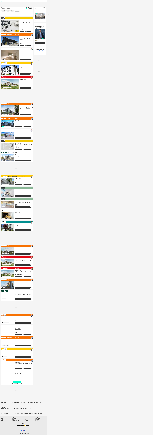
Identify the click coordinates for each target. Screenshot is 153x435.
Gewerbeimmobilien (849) (4, 402)
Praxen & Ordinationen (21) (11, 403)
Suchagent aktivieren (17, 381)
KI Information (26, 420)
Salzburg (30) (2, 408)
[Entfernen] (5, 11)
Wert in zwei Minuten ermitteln (40, 50)
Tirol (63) (18, 413)
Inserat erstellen (37, 419)
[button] (22, 373)
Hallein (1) (26, 408)
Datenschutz (25, 419)
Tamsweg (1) (30, 408)
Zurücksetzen (17, 10)
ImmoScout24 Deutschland (15, 420)
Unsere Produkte (37, 418)
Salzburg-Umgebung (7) (16, 408)
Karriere (2, 419)
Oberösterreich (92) (6, 413)
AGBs (24, 418)
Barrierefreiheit (2, 421)
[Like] (32, 31)
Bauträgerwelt (37, 421)
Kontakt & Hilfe (14, 418)
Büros (12, 10)
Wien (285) (2, 413)
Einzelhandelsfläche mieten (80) (18, 402)
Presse (13, 419)
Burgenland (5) (40, 413)
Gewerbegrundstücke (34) (37, 402)
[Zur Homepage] (3, 1)
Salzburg (3, 10)
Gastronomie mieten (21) (4, 403)
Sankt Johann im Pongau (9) (8, 408)
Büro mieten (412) (10, 402)
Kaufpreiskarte (37, 420)
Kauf (7, 10)
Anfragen (25, 31)
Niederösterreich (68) (13, 413)
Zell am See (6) (22, 408)
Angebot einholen (38, 48)
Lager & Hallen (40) (30, 402)
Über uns (2, 418)
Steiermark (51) (26, 413)
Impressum (2, 420)
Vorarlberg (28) (31, 413)
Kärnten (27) (35, 413)
